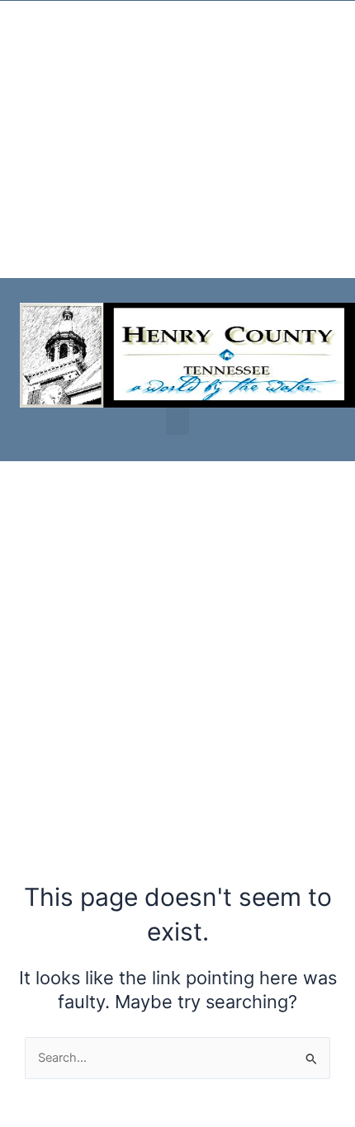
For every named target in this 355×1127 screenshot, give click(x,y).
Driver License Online (71, 262)
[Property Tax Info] (17, 73)
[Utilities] (17, 18)
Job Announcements (221, 262)
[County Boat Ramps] (17, 129)
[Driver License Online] (17, 240)
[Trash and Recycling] (17, 185)
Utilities (31, 40)
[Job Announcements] (169, 240)
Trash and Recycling (66, 207)
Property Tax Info (59, 95)
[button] (177, 421)
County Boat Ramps (66, 151)
